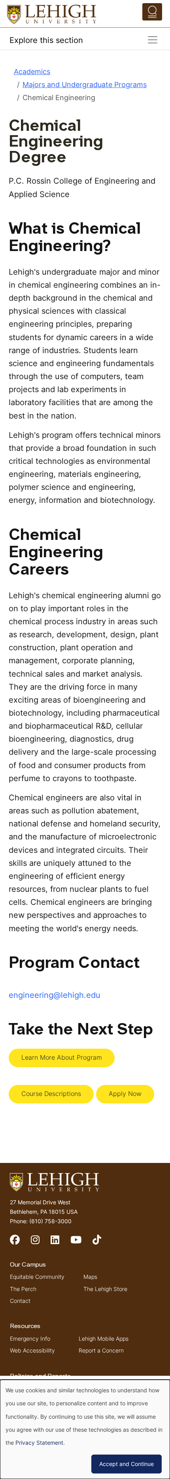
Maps (90, 1276)
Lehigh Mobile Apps (103, 1338)
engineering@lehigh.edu (54, 995)
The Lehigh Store (105, 1289)
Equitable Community (37, 1276)
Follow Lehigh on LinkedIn (60, 1243)
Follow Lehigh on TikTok (102, 1243)
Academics (32, 71)
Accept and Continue (126, 1464)
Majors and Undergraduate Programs (85, 84)
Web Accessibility (32, 1350)
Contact (20, 1300)
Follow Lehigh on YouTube (81, 1243)
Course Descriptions (51, 1093)
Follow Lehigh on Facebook (20, 1243)
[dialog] (85, 1429)
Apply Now (125, 1093)
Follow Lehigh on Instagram (41, 1243)
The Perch (23, 1289)
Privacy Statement (39, 1442)
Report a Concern (101, 1350)
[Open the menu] (152, 11)
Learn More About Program (61, 1057)
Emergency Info (30, 1338)
